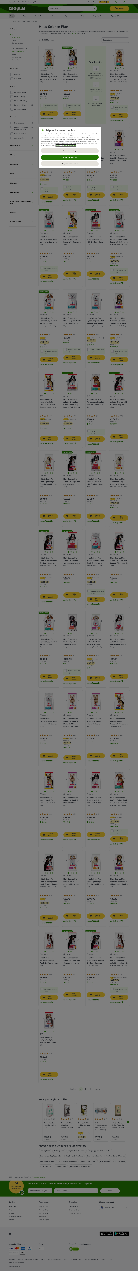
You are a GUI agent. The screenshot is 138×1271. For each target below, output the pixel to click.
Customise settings (70, 151)
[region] (70, 147)
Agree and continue (70, 157)
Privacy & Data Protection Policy (66, 145)
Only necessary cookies (70, 164)
